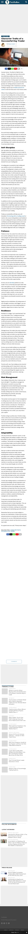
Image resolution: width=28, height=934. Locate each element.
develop (12, 282)
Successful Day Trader (8, 531)
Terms (22, 930)
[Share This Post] (9, 68)
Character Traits (15, 530)
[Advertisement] (14, 19)
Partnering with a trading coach (16, 216)
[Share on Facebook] (6, 68)
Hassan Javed (11, 44)
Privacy (17, 930)
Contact (11, 930)
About (5, 930)
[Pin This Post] (15, 68)
